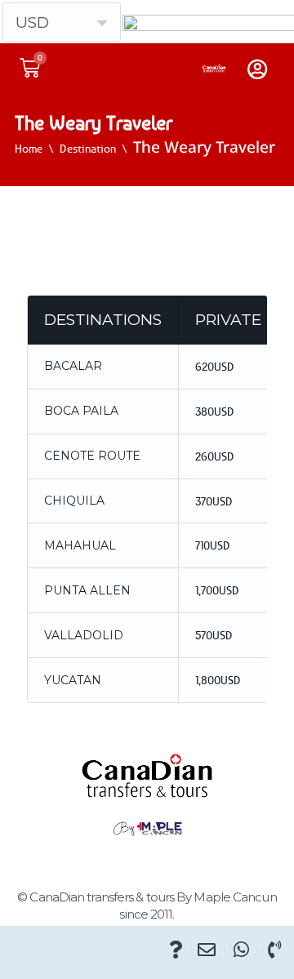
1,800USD (218, 680)
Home (28, 148)
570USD (214, 635)
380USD (214, 411)
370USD (214, 501)
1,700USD (217, 590)
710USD (212, 545)
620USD (214, 366)
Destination (88, 148)
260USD (214, 456)
